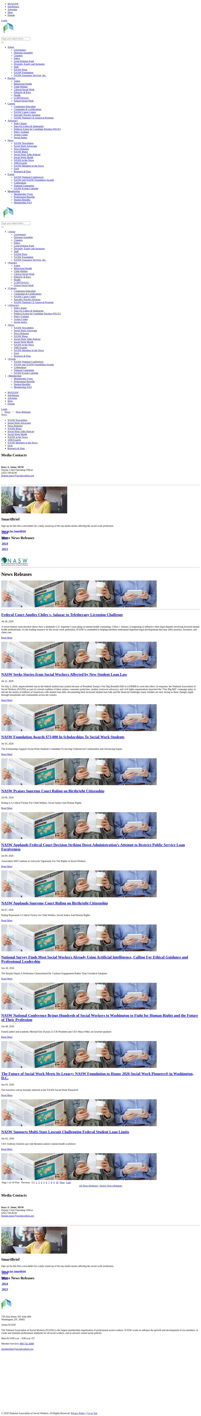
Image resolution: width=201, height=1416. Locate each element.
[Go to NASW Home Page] (24, 35)
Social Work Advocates (19, 423)
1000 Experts (14, 440)
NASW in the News (18, 437)
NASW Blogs (15, 428)
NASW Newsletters (17, 420)
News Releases (15, 425)
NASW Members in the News (23, 442)
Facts (10, 445)
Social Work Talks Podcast (21, 431)
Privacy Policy (78, 1413)
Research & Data (16, 448)
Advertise (12, 9)
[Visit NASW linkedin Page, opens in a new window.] (10, 1410)
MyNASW (13, 4)
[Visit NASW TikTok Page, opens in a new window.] (92, 1410)
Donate (11, 15)
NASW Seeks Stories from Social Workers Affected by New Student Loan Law (64, 674)
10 (57, 1182)
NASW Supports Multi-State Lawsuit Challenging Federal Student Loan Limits (65, 1132)
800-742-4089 (27, 1343)
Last (68, 1182)
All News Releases (88, 1185)
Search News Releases (111, 1185)
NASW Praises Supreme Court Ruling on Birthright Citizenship (52, 791)
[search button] (2, 42)
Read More (6, 637)
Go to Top (92, 1413)
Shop (10, 12)
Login (4, 20)
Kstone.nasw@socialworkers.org (17, 475)
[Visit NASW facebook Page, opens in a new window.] (2, 1410)
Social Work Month (17, 434)
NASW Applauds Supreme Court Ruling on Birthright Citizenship (54, 903)
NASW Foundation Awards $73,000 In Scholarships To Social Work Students (62, 737)
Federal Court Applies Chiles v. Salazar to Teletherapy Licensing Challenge (62, 615)
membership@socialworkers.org (17, 1349)
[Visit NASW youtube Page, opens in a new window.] (22, 1410)
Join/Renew (13, 6)
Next (62, 1182)
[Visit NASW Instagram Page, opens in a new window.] (57, 1410)
